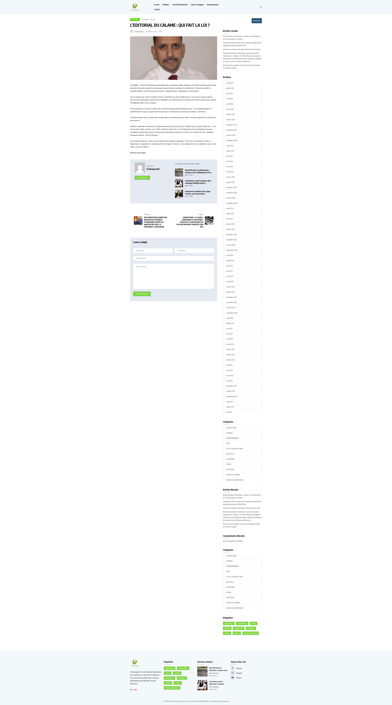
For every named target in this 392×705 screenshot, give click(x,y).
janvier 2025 (231, 182)
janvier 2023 (231, 292)
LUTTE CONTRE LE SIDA (235, 449)
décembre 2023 (232, 235)
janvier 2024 (231, 229)
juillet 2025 (230, 151)
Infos (254, 623)
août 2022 (230, 318)
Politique (165, 5)
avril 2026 (230, 104)
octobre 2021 (231, 360)
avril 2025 (230, 167)
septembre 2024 (232, 203)
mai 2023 (230, 271)
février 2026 (231, 114)
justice (227, 628)
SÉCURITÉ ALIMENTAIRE (235, 480)
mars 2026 (230, 109)
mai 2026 (230, 99)
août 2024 (230, 208)
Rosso (236, 633)
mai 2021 (229, 365)
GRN (228, 443)
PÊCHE (229, 464)
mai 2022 (230, 334)
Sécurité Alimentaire (180, 5)
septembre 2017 (232, 396)
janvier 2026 (231, 120)
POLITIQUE (135, 19)
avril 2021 (230, 370)
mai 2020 (230, 381)
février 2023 (231, 287)
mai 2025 (230, 161)
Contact (157, 9)
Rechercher (256, 21)
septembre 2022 (232, 313)
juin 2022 (230, 328)
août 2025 (230, 146)
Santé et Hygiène (197, 5)
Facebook (239, 668)
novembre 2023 (232, 240)
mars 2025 (230, 172)
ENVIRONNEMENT (233, 438)
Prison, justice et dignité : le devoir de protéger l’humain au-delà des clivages (241, 66)
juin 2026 (230, 93)
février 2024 (231, 224)
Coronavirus (242, 623)
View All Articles (142, 177)
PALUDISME (231, 459)
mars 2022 (230, 344)
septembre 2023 (232, 250)
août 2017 (230, 402)
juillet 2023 (230, 261)
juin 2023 (230, 266)
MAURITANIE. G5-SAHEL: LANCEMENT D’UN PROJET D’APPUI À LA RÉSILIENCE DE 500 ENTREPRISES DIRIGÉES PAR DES (190, 222)
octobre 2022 (231, 308)
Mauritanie (239, 628)
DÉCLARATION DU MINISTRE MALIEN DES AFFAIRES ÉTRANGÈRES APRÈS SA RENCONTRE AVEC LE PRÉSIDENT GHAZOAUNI (155, 222)
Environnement (212, 5)
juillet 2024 (230, 214)
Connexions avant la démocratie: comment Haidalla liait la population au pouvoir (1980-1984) (198, 182)
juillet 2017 (230, 407)
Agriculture (229, 623)
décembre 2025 (232, 125)
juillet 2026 (230, 88)
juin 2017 (229, 412)
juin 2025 (230, 156)
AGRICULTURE (231, 428)
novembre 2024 (232, 193)
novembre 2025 (232, 130)
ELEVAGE (230, 433)
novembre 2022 (232, 302)
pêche (227, 633)
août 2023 (230, 255)
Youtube (238, 678)
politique (251, 628)
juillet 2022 (230, 323)
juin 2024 (230, 219)
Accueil (156, 5)
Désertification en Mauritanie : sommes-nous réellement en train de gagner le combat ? (198, 171)
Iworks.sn (225, 701)
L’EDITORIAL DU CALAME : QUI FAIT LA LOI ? (170, 25)
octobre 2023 (231, 245)
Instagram (239, 673)
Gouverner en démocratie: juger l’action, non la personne (197, 192)
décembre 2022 (232, 297)
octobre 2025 (231, 135)
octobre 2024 (231, 198)
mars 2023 (230, 281)
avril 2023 (230, 276)
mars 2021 (230, 376)
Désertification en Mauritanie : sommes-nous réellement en (218, 669)
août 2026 (230, 83)
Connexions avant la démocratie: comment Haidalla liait (216, 683)
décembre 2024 (232, 187)
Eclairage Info (139, 31)
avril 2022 (230, 339)
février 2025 (231, 177)
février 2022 (231, 349)
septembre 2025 (232, 140)
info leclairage (213, 673)
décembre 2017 (232, 386)
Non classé (230, 454)
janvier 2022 (231, 355)
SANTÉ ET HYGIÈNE (233, 475)
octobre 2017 (231, 391)
